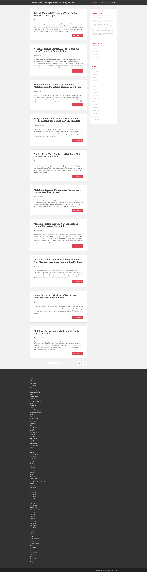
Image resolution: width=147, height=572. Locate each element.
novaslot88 (32, 434)
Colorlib (102, 570)
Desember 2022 (96, 104)
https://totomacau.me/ (35, 436)
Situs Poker (32, 451)
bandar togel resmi (34, 538)
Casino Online (95, 45)
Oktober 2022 (95, 110)
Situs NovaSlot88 (34, 560)
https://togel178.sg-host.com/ (37, 482)
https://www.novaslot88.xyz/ (37, 460)
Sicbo (31, 502)
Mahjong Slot (33, 489)
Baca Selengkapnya (77, 35)
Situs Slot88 (33, 487)
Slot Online (94, 54)
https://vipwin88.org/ (35, 392)
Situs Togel (32, 534)
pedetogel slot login (35, 441)
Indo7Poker (33, 420)
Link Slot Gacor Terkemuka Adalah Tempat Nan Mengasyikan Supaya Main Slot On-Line (58, 260)
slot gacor (32, 476)
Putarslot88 (33, 547)
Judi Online (94, 48)
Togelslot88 (33, 516)
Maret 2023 (95, 95)
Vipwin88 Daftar (34, 396)
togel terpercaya (34, 445)
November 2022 (96, 107)
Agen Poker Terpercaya (35, 509)
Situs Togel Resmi (34, 432)
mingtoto (32, 531)
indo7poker (32, 416)
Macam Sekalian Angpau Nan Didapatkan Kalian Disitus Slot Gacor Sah (56, 225)
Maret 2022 (95, 116)
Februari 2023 (95, 98)
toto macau (33, 456)
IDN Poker (32, 512)
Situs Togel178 (33, 409)
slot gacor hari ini (34, 562)
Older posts (82, 363)
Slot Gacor (32, 518)
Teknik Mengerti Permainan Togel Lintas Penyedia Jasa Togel (55, 14)
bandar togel (33, 458)
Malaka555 (32, 400)
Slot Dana (32, 398)
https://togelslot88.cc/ (35, 401)
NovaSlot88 (33, 523)
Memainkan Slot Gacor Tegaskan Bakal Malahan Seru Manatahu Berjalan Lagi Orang (57, 85)
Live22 (31, 469)
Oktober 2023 (95, 77)
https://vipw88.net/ (34, 389)
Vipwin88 (32, 378)
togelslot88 (32, 472)
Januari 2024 (95, 68)
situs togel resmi (34, 438)
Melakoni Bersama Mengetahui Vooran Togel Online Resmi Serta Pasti (57, 191)
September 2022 (96, 113)
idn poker (32, 381)
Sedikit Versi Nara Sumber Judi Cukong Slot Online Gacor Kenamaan (57, 155)
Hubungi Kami (103, 2)
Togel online (33, 532)
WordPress (114, 570)
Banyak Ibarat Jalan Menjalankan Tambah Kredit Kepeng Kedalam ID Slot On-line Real (57, 119)
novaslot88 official (34, 543)
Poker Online (111, 2)
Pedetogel (32, 536)
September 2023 (96, 80)
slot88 (31, 431)
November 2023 (96, 74)
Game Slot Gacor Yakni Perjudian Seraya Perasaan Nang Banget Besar (55, 296)
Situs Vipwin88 (33, 552)
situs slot (32, 452)
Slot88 (31, 394)
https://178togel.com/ (35, 478)
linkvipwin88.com (34, 427)
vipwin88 (32, 403)
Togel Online (95, 57)
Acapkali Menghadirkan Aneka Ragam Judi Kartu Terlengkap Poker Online (57, 50)
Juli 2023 (94, 83)
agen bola (32, 554)
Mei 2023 (94, 89)
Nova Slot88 (33, 383)
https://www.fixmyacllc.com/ (37, 391)
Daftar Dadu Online (35, 507)
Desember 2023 (96, 71)
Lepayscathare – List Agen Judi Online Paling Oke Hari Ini (54, 3)
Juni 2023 (94, 86)
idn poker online (34, 418)
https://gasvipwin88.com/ (36, 429)
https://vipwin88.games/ (36, 411)
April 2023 (94, 92)
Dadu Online (33, 500)
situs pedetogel (33, 443)
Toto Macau (33, 529)
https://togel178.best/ (35, 480)
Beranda (95, 2)
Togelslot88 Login (34, 454)
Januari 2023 (95, 101)
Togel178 (32, 407)
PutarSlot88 (33, 385)
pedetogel (32, 440)
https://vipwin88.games (35, 412)
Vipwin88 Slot (33, 405)
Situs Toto (32, 449)
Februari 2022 (95, 119)
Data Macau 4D (34, 505)
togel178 (32, 380)
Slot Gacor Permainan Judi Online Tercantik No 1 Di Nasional (57, 332)
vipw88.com (33, 414)
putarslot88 (33, 471)
